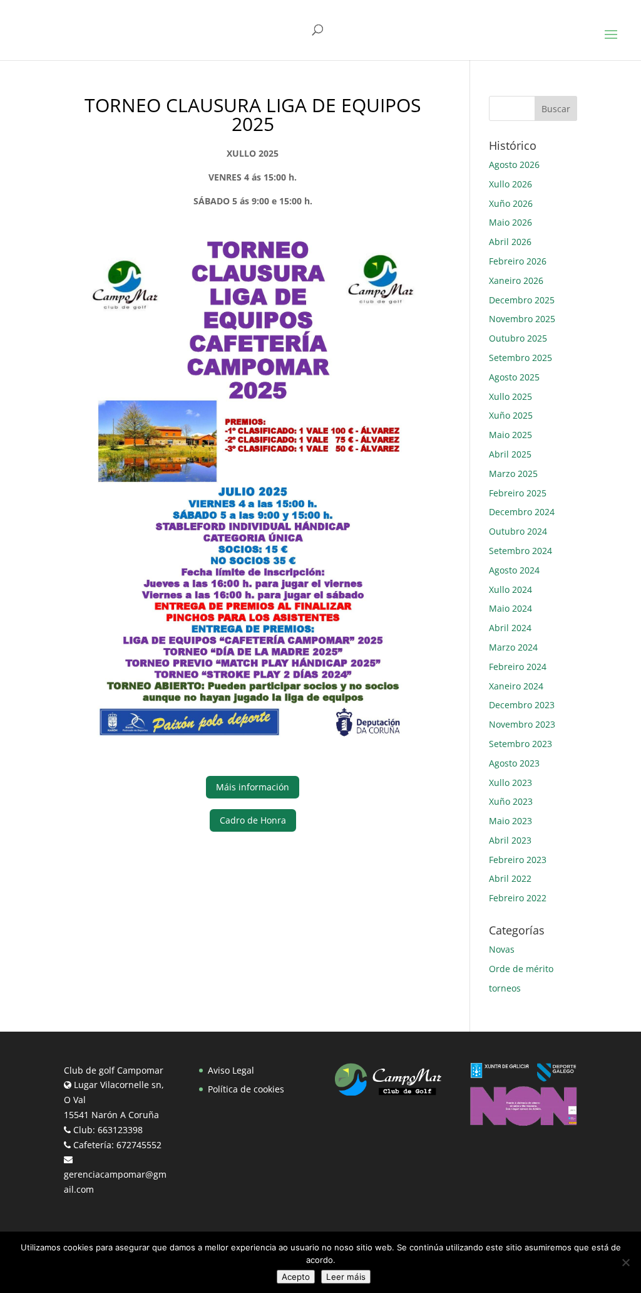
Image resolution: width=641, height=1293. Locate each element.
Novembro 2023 (522, 724)
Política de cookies (246, 1089)
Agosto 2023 (514, 763)
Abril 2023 (510, 840)
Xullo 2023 (510, 782)
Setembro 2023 (520, 744)
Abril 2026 (510, 242)
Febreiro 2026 (517, 261)
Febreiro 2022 (517, 898)
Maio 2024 (510, 608)
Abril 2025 (510, 454)
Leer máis (346, 1277)
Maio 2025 (510, 435)
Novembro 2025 (522, 319)
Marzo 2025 (513, 473)
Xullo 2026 (510, 184)
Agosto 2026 (514, 164)
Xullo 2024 (510, 589)
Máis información (252, 787)
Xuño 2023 (511, 801)
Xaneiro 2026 (516, 280)
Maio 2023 (510, 821)
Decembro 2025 (522, 300)
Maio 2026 (510, 222)
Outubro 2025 (518, 338)
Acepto (296, 1277)
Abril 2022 (510, 878)
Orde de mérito (521, 969)
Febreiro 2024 (517, 667)
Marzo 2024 (513, 647)
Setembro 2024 (520, 551)
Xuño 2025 (511, 415)
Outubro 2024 (518, 531)
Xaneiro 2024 (516, 686)
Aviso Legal (231, 1070)
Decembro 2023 (522, 705)
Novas (502, 949)
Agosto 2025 (514, 377)
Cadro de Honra (253, 820)
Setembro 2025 (520, 358)
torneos (505, 988)
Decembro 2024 (522, 512)
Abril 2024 (510, 628)
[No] (625, 1262)
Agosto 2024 (514, 570)
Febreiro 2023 (517, 860)
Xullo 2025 (510, 396)
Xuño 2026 (511, 203)
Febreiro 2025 (517, 493)
